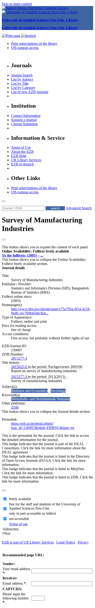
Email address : (15, 583)
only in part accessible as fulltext (32, 513)
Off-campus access (25, 48)
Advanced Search (79, 208)
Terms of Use (21, 147)
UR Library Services (26, 160)
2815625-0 (19, 367)
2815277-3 (19, 358)
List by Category (23, 88)
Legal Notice (65, 542)
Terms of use (18, 524)
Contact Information (25, 116)
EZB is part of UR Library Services (28, 542)
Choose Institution (24, 124)
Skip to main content (17, 4)
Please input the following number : (16, 598)
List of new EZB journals (29, 92)
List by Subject (22, 79)
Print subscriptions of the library (34, 44)
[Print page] (11, 36)
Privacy (83, 542)
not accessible (19, 519)
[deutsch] (28, 36)
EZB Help (18, 156)
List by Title (20, 83)
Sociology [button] (58, 391)
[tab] (47, 251)
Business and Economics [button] (29, 391)
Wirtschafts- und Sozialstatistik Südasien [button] (40, 399)
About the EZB (22, 152)
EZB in (22, 164)
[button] (35, 251)
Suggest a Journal (24, 120)
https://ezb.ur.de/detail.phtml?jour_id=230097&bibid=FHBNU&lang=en (42, 426)
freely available (20, 499)
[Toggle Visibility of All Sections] (4, 239)
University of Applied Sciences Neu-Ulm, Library (40, 20)
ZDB (15, 407)
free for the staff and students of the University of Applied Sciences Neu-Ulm (44, 506)
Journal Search (22, 75)
